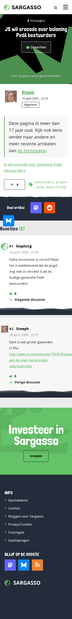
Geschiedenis (18, 500)
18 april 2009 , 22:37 (24, 335)
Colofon (14, 508)
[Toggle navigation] (65, 7)
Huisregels (16, 532)
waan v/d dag (56, 187)
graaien (62, 182)
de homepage (32, 150)
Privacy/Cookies (20, 524)
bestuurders (44, 182)
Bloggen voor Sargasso (26, 516)
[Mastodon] (10, 565)
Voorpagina (37, 20)
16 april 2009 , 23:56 (24, 252)
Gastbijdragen (18, 540)
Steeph (28, 92)
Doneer (36, 456)
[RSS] (37, 565)
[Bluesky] (23, 565)
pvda (40, 187)
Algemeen (30, 104)
